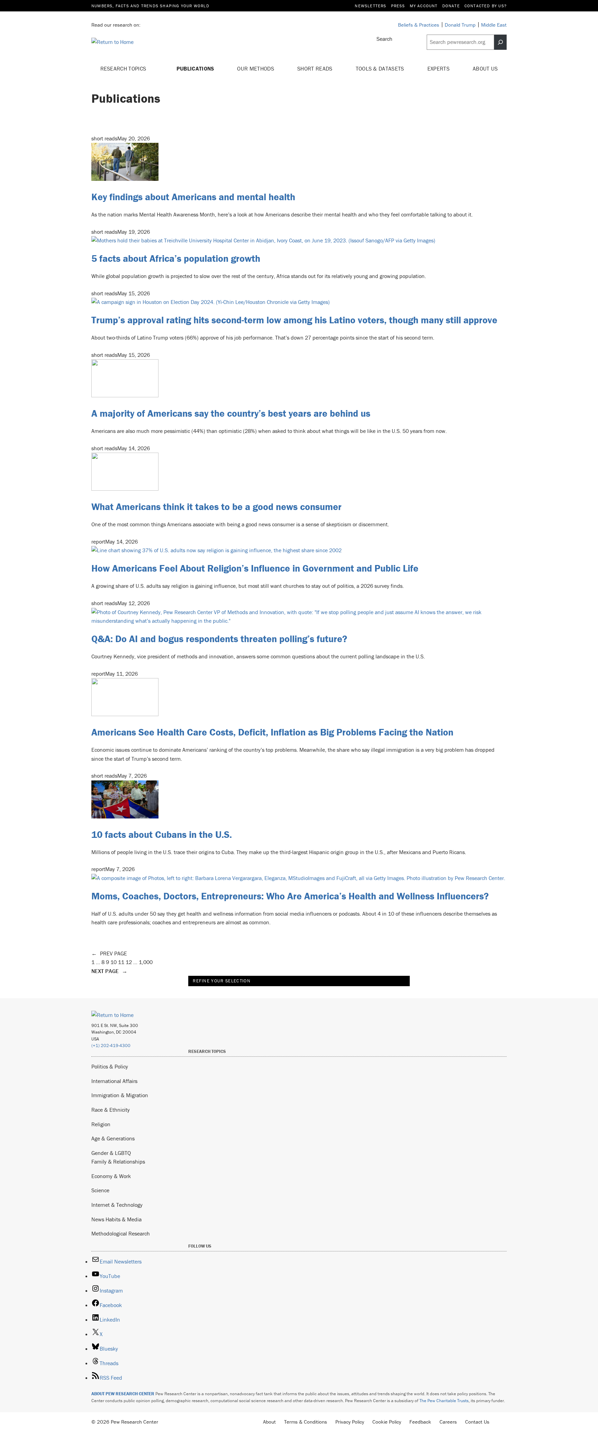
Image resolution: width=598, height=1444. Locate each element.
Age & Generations (113, 1138)
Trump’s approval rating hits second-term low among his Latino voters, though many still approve (294, 320)
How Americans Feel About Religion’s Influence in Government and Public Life (254, 568)
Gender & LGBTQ (111, 1152)
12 (129, 962)
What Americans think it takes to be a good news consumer (216, 506)
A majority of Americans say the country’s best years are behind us (230, 413)
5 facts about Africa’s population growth (175, 258)
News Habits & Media (116, 1219)
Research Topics (124, 68)
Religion (100, 1124)
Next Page (109, 971)
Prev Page (109, 953)
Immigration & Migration (119, 1095)
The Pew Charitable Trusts (444, 1401)
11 (121, 962)
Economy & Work (111, 1176)
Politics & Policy (109, 1066)
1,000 (146, 962)
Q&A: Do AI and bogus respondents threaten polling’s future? (219, 639)
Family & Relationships (118, 1161)
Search (384, 38)
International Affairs (114, 1080)
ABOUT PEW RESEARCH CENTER (122, 1394)
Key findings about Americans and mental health (193, 197)
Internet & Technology (117, 1204)
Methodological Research (120, 1233)
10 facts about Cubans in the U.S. (161, 834)
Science (100, 1190)
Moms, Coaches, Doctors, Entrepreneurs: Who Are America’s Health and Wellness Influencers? (290, 896)
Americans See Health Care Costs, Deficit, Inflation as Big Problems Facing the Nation (272, 732)
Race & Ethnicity (110, 1109)
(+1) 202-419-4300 (110, 1045)
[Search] (500, 42)
